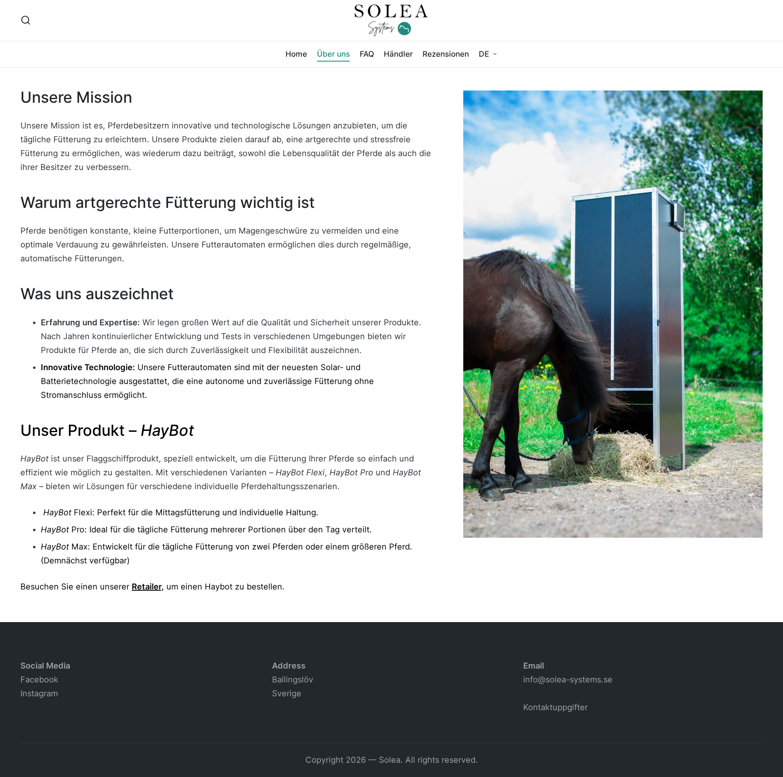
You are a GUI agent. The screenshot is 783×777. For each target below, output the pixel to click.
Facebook (39, 679)
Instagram (39, 693)
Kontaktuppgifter (555, 707)
